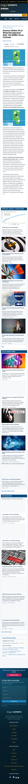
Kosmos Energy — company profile (10, 643)
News (5, 18)
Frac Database (14, 738)
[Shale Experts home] (9, 5)
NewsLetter (14, 769)
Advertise (14, 756)
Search (24, 15)
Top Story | (21, 26)
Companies (14, 732)
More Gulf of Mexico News (8, 491)
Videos (14, 742)
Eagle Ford (16, 18)
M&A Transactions (14, 725)
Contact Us (14, 753)
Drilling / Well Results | (8, 26)
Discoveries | (16, 26)
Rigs (7, 1)
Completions (13, 1)
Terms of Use (14, 759)
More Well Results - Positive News (13, 209)
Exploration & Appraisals (8, 27)
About (14, 749)
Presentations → (22, 643)
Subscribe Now (14, 675)
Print (13, 44)
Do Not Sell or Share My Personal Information (14, 766)
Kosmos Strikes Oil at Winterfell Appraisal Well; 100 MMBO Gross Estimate (13, 34)
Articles (4, 8)
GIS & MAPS (14, 735)
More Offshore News (7, 631)
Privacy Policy (14, 763)
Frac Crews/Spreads (21, 1)
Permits (3, 1)
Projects (14, 729)
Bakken (10, 18)
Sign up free (14, 701)
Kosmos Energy (7, 40)
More (3, 346)
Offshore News (7, 496)
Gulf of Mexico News (8, 351)
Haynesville (24, 18)
